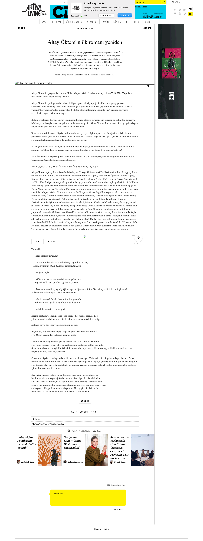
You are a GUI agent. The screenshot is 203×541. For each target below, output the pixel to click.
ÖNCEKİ (21, 28)
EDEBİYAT (56, 22)
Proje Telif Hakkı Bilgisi (81, 431)
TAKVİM (105, 22)
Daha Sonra (106, 15)
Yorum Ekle (117, 509)
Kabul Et (125, 15)
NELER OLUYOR (133, 22)
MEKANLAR (92, 22)
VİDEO (148, 22)
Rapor (99, 431)
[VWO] (84, 16)
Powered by (76, 16)
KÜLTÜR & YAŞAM (74, 22)
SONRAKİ (148, 28)
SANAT (45, 22)
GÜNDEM (118, 22)
